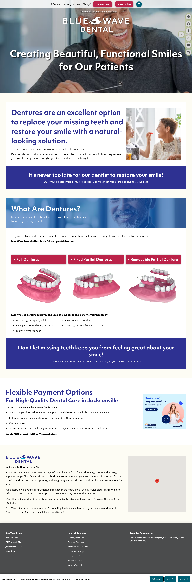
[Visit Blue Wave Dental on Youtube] (188, 45)
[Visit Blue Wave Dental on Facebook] (188, 31)
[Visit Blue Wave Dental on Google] (188, 16)
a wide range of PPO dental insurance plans (43, 489)
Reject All (170, 579)
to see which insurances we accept (85, 412)
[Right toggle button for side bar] (181, 34)
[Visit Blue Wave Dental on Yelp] (188, 38)
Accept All (184, 579)
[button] (124, 4)
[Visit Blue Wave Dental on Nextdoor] (188, 52)
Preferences (156, 579)
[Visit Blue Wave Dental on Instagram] (188, 24)
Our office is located (17, 498)
